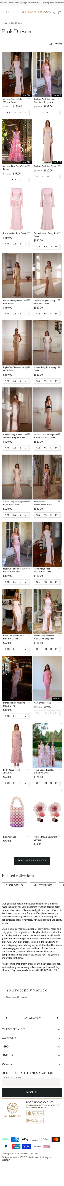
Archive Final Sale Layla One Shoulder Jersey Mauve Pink (44, 102)
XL (26, 112)
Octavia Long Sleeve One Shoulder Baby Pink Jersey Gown (15, 438)
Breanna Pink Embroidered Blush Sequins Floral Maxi (43, 505)
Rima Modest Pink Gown (14, 233)
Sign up (31, 1092)
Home (4, 23)
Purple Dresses (14, 886)
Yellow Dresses (43, 886)
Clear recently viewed (16, 997)
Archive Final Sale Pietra (45, 166)
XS (45, 713)
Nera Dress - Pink (42, 703)
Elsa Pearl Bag (9, 837)
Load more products (32, 861)
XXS (38, 713)
